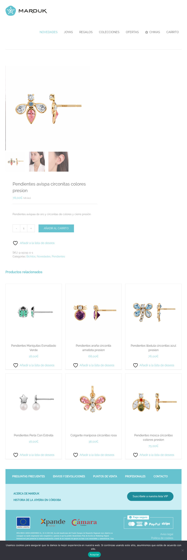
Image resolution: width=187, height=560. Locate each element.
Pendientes (58, 256)
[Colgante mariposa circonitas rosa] (93, 375)
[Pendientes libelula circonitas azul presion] (153, 285)
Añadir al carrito (56, 228)
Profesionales (135, 476)
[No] (182, 550)
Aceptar (94, 554)
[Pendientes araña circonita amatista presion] (93, 285)
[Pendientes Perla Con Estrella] (34, 375)
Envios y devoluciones (69, 476)
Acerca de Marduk (26, 493)
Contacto (161, 476)
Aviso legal (166, 534)
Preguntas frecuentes (28, 476)
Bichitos (31, 256)
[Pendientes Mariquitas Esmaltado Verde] (34, 285)
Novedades (44, 256)
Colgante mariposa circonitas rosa (93, 435)
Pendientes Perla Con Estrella (33, 435)
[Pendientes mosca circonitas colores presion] (153, 375)
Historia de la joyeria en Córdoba (37, 500)
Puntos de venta (105, 476)
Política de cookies (162, 538)
